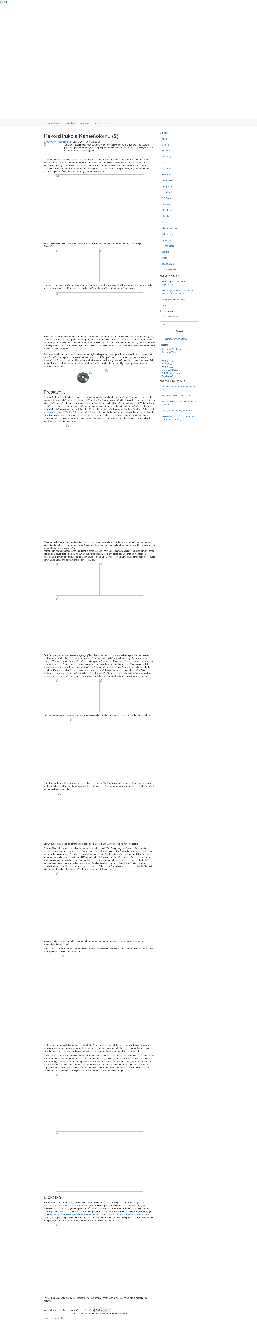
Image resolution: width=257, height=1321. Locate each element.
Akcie (164, 138)
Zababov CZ (167, 376)
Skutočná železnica (171, 227)
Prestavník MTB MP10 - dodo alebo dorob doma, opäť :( (179, 418)
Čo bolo (165, 144)
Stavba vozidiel (169, 263)
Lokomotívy (167, 233)
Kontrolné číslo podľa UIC (174, 299)
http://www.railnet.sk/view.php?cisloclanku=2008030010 (70, 1205)
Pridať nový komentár (54, 1318)
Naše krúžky (168, 192)
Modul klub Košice (169, 370)
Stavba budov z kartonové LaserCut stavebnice (179, 403)
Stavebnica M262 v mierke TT (176, 395)
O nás (107, 122)
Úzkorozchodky (169, 269)
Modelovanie (50, 141)
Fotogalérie (70, 122)
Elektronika (167, 174)
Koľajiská (166, 204)
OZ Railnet (167, 198)
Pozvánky (166, 156)
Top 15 (97, 122)
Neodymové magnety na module (177, 410)
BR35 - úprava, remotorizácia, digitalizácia (176, 283)
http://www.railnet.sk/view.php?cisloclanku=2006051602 (76, 1214)
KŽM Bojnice (167, 361)
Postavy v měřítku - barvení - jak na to (178, 388)
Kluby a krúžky (169, 186)
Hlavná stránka (53, 122)
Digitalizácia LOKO (170, 168)
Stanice (165, 251)
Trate (164, 257)
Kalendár (166, 150)
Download (84, 122)
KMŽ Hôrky (166, 364)
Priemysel (166, 239)
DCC (164, 162)
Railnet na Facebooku (171, 349)
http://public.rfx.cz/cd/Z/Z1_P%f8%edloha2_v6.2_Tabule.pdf (72, 411)
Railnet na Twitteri (169, 352)
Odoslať (179, 331)
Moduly (165, 216)
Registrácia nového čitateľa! (175, 338)
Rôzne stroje (168, 245)
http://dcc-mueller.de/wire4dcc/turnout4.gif (127, 1214)
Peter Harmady (65, 141)
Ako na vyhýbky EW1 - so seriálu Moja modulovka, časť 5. (177, 292)
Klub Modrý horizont (170, 373)
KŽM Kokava (167, 367)
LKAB (164, 305)
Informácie (167, 180)
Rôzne (165, 221)
